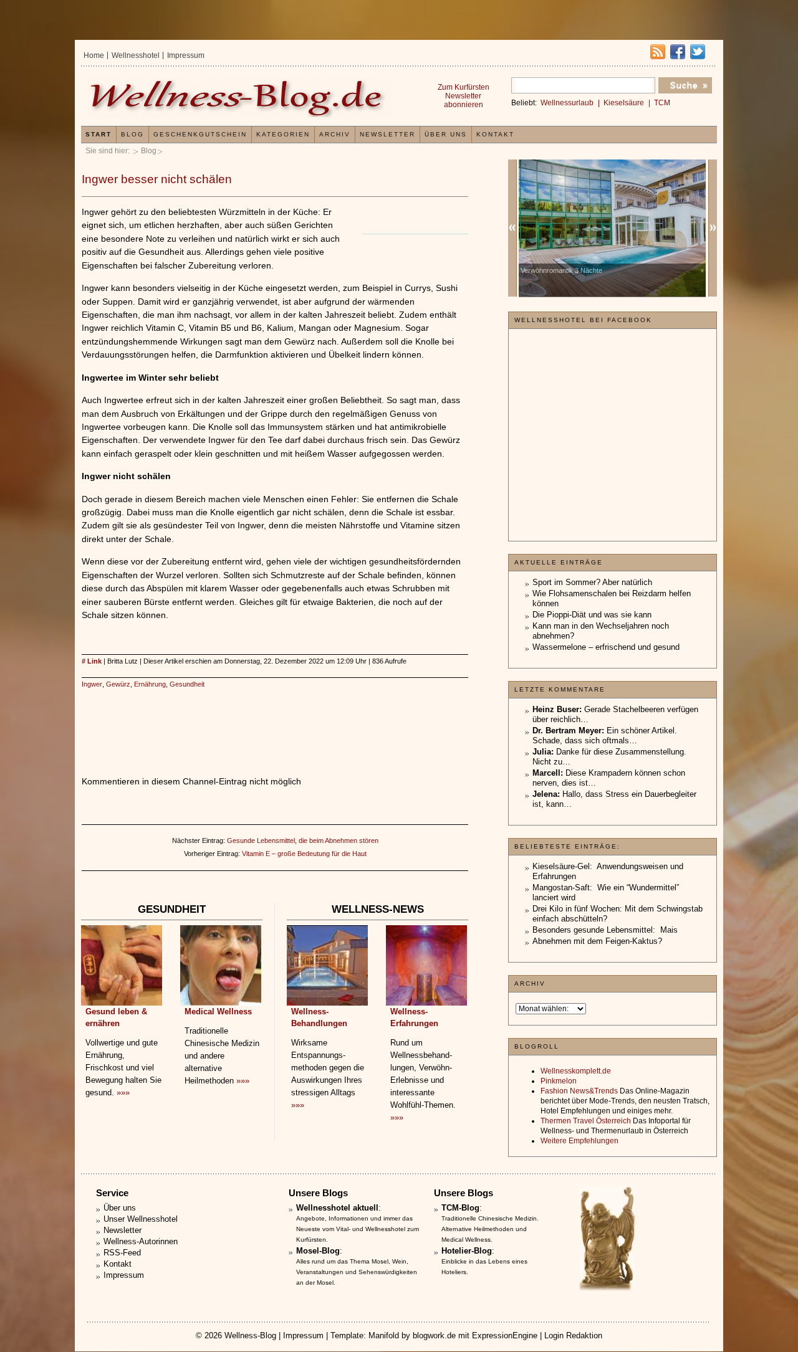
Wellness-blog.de (239, 97)
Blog (148, 150)
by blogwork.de (428, 1335)
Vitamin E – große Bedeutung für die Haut (304, 853)
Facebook (677, 51)
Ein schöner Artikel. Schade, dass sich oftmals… (604, 735)
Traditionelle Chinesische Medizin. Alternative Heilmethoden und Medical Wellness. (490, 1229)
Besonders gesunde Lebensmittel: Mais (605, 930)
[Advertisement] (275, 719)
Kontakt (495, 134)
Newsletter (387, 134)
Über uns (446, 134)
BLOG (132, 134)
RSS (657, 51)
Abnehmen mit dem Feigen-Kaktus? (597, 941)
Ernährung (150, 684)
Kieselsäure (623, 102)
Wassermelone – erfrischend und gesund (606, 647)
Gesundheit (187, 684)
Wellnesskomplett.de (576, 1071)
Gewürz (118, 684)
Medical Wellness (218, 1011)
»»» (123, 1092)
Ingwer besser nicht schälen (157, 179)
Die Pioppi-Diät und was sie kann (591, 614)
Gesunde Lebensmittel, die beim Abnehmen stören (302, 840)
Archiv (334, 134)
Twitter (697, 51)
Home (94, 55)
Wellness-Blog (250, 1335)
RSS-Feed (122, 1252)
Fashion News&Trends (579, 1091)
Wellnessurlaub (567, 102)
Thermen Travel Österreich (586, 1120)
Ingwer (92, 684)
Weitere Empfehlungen (579, 1140)
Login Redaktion (573, 1335)
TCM (662, 102)
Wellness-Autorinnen (140, 1241)
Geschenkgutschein (200, 134)
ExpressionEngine (504, 1335)
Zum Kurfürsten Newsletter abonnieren (463, 96)
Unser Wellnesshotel (140, 1219)
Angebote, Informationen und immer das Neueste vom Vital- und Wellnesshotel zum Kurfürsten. (357, 1229)
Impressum (185, 55)
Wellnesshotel (136, 55)
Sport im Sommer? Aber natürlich (592, 582)
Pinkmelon (559, 1081)
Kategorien (283, 134)
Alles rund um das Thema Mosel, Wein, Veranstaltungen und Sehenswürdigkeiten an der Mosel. (356, 1272)
